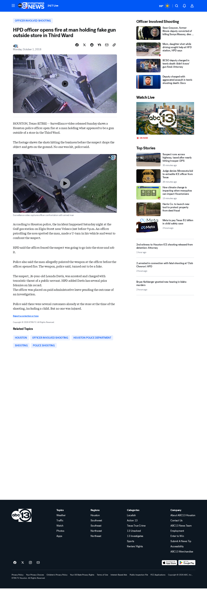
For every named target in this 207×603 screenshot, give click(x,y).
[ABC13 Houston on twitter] (22, 562)
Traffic (59, 520)
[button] (13, 5)
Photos (60, 531)
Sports (130, 541)
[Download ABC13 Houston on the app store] (169, 562)
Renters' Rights (135, 546)
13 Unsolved (134, 531)
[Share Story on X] (84, 45)
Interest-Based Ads (119, 575)
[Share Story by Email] (106, 45)
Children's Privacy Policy (57, 575)
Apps (59, 536)
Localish (131, 515)
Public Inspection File (139, 575)
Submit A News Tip (180, 541)
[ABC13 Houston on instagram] (30, 562)
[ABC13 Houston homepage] (31, 5)
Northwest (96, 531)
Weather (60, 515)
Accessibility (177, 546)
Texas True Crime (136, 525)
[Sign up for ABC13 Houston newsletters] (38, 562)
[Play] (165, 118)
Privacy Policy (17, 575)
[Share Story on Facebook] (77, 45)
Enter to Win (177, 536)
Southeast (96, 525)
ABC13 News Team (180, 525)
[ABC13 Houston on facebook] (15, 562)
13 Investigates (135, 536)
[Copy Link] (114, 45)
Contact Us (176, 520)
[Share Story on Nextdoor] (99, 45)
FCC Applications (158, 575)
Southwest (96, 520)
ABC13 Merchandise (181, 551)
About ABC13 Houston (182, 515)
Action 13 (132, 520)
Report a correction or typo (25, 316)
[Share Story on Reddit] (92, 45)
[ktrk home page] (22, 515)
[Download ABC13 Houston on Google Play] (186, 562)
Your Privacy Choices (35, 575)
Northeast (96, 536)
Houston (95, 515)
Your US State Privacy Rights (82, 575)
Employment (177, 531)
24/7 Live (53, 5)
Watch (59, 525)
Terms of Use (102, 575)
